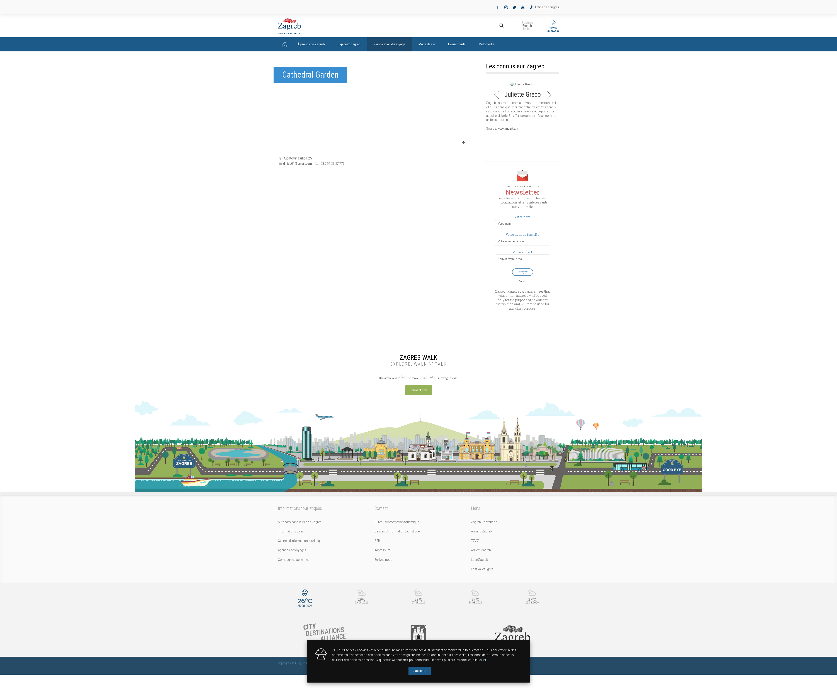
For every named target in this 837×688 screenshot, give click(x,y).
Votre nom (522, 217)
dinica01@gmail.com (297, 163)
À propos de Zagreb (311, 44)
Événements (457, 44)
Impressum (382, 550)
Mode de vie (426, 44)
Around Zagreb (481, 531)
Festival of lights (482, 569)
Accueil (284, 44)
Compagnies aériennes (294, 559)
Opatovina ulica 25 (298, 158)
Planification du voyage (389, 44)
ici (484, 660)
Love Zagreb (479, 559)
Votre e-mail (522, 252)
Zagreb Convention (484, 522)
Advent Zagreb (481, 550)
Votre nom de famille (522, 234)
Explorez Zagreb (349, 44)
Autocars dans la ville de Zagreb (300, 522)
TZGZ (475, 540)
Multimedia (486, 44)
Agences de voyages (292, 550)
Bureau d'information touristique (396, 522)
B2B (377, 540)
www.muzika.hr (508, 128)
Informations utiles (291, 531)
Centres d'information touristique (300, 540)
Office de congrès (547, 7)
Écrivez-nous (383, 559)
